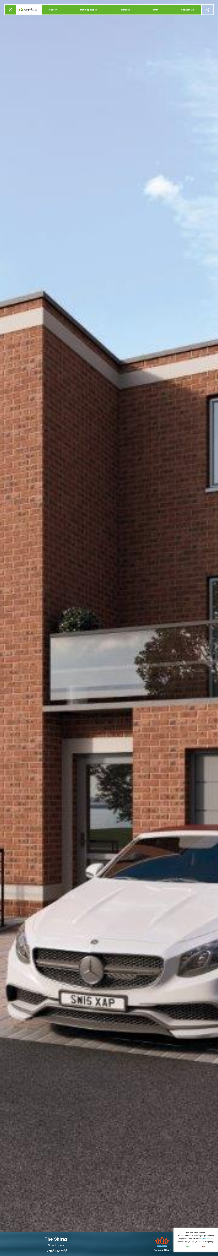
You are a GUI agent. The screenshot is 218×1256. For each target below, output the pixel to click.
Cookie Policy (204, 1238)
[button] (10, 9)
